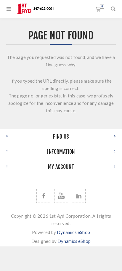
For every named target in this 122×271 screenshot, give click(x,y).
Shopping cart (102, 6)
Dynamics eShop (73, 232)
